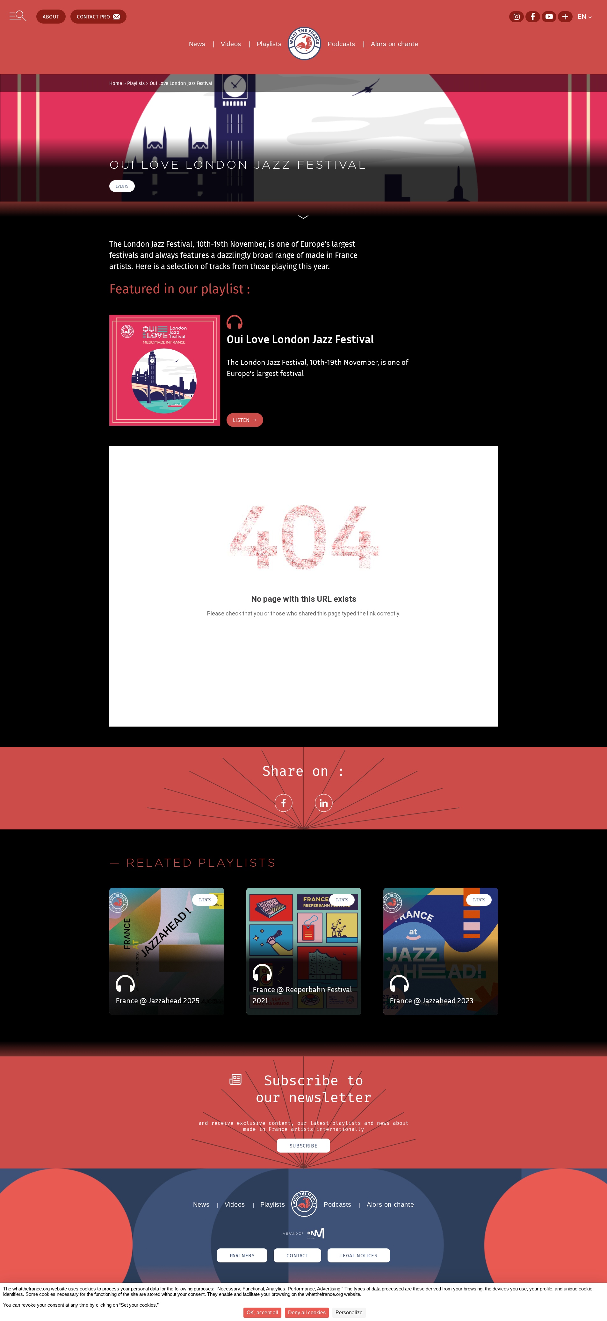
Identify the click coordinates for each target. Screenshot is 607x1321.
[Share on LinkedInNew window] (324, 810)
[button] (587, 16)
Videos (231, 43)
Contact (297, 1255)
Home (115, 83)
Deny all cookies (307, 1312)
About (51, 16)
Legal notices (359, 1255)
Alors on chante (394, 43)
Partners (242, 1255)
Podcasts (341, 43)
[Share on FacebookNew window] (284, 810)
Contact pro (93, 16)
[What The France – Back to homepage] (304, 1215)
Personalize (349, 1312)
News (197, 43)
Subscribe (303, 1145)
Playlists (269, 43)
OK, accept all (262, 1312)
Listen (241, 420)
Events (122, 186)
